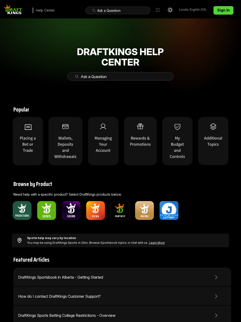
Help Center (45, 10)
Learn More (157, 242)
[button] (158, 9)
